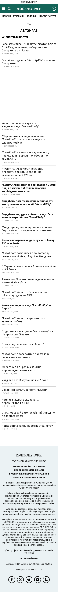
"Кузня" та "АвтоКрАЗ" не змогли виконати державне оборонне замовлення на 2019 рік (22, 172)
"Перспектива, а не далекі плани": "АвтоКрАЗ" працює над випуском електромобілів (24, 139)
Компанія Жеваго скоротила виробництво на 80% (20, 401)
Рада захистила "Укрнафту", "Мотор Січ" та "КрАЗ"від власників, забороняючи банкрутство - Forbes (29, 47)
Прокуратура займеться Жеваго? (23, 344)
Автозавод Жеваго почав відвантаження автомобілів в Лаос (28, 281)
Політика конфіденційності (29, 470)
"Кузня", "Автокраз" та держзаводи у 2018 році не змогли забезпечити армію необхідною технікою (29, 188)
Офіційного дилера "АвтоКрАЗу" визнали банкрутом (28, 62)
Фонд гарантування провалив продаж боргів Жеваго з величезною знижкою (27, 229)
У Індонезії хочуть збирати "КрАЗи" (24, 389)
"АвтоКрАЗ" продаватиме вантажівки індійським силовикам (26, 355)
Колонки (31, 16)
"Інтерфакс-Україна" (40, 496)
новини (6, 16)
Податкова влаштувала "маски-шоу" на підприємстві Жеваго (27, 333)
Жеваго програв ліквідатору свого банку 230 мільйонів (28, 242)
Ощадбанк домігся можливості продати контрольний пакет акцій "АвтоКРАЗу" (27, 202)
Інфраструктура (47, 16)
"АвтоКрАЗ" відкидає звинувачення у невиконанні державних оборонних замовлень (25, 156)
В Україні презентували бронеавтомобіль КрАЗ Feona (29, 268)
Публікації (18, 16)
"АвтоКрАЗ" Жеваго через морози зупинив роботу (23, 320)
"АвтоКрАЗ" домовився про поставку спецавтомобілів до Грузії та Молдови (26, 254)
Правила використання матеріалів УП (29, 474)
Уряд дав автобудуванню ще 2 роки (25, 380)
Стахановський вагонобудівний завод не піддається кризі (28, 414)
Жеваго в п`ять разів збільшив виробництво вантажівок (21, 368)
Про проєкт (39, 466)
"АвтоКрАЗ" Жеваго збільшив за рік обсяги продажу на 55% (24, 294)
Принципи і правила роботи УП (29, 477)
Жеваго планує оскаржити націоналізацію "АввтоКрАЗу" (20, 125)
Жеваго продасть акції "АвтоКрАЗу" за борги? (26, 307)
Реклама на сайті (22, 466)
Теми (29, 24)
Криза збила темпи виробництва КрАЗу (27, 425)
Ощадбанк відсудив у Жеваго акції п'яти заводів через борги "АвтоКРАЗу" (27, 216)
